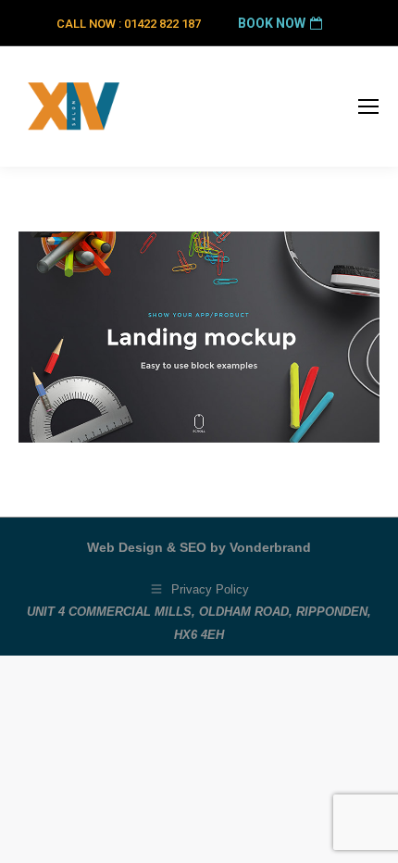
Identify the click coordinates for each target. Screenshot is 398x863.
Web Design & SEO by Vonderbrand (199, 547)
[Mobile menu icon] (368, 106)
